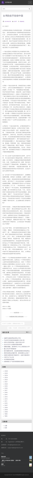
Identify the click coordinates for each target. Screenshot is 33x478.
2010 (5, 403)
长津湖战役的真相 (9, 359)
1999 (5, 414)
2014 (5, 397)
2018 (5, 388)
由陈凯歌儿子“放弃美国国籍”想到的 (14, 361)
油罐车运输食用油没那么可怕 (12, 338)
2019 (5, 386)
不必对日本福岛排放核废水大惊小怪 (14, 340)
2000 (6, 412)
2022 (6, 379)
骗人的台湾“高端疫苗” (10, 348)
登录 (5, 428)
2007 (6, 405)
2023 (6, 377)
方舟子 (15, 21)
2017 (5, 390)
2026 (6, 371)
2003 (6, 409)
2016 (5, 392)
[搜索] (29, 8)
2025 (6, 373)
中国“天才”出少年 (9, 357)
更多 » (28, 332)
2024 (6, 375)
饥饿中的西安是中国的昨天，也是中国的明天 (17, 355)
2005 (6, 407)
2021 (5, 382)
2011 (5, 401)
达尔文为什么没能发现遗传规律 (13, 344)
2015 (5, 394)
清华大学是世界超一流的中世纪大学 (14, 342)
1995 (5, 416)
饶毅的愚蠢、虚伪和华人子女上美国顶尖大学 (17, 346)
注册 (5, 425)
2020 (6, 384)
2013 (5, 399)
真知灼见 (22, 21)
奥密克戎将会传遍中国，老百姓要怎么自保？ (17, 353)
